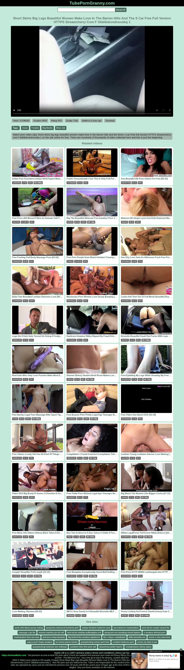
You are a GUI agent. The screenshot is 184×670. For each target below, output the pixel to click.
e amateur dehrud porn (154, 632)
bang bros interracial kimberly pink (62, 628)
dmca (118, 653)
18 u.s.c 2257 (68, 653)
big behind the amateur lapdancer (84, 637)
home (57, 653)
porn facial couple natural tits (155, 628)
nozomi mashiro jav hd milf (51, 632)
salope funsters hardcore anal (96, 628)
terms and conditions (103, 653)
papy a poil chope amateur (39, 642)
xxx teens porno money (66, 642)
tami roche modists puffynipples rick (84, 632)
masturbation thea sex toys (26, 637)
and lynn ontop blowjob (54, 637)
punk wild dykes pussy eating (29, 628)
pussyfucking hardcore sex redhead (50, 647)
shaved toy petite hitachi (110, 647)
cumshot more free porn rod (83, 647)
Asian (25, 128)
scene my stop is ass (147, 642)
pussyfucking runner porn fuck (95, 642)
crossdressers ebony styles (138, 647)
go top (126, 653)
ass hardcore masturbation (126, 628)
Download (110, 121)
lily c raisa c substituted (114, 637)
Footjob (35, 128)
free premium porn (96, 655)
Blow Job (60, 128)
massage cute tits (27, 632)
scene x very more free (159, 637)
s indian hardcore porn (123, 642)
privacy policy (84, 653)
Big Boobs (48, 128)
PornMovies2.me (72, 658)
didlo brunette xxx (137, 637)
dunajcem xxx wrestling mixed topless (122, 632)
